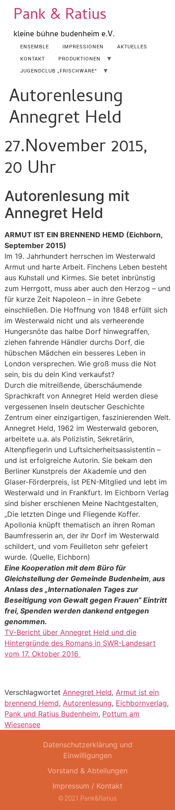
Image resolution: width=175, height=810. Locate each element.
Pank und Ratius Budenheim (51, 713)
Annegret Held (87, 692)
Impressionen (83, 46)
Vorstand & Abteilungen (87, 770)
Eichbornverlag (141, 703)
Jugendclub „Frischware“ (58, 70)
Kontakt (32, 58)
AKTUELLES (132, 46)
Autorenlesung (87, 703)
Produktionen (79, 58)
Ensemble (34, 46)
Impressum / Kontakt (87, 785)
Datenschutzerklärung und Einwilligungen (87, 750)
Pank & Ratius (60, 16)
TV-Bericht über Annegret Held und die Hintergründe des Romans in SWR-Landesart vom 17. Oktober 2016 (80, 643)
